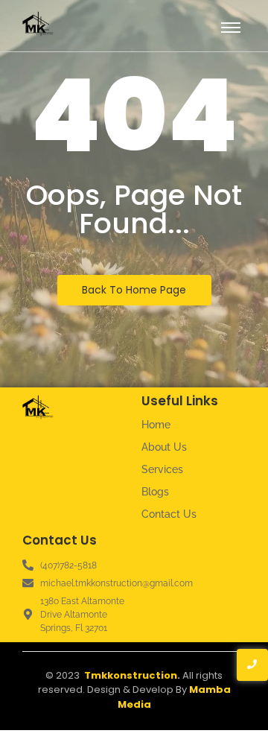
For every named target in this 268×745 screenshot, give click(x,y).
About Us (164, 447)
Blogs (155, 492)
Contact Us (169, 514)
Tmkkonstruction (130, 675)
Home (155, 425)
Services (162, 469)
